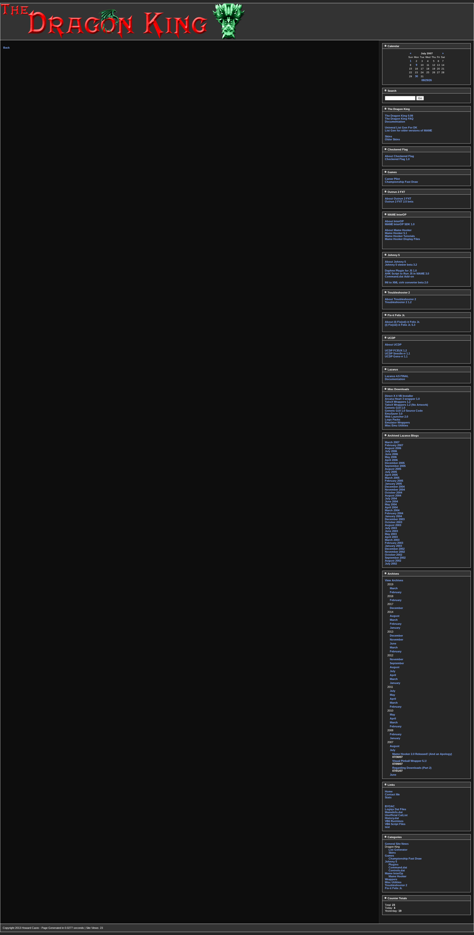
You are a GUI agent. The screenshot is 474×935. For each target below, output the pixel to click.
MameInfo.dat (394, 812)
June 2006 (391, 454)
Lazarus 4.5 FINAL (397, 376)
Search (391, 90)
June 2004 (391, 501)
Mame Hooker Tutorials (400, 236)
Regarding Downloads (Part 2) (412, 767)
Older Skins (392, 139)
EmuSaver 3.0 (393, 413)
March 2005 (392, 477)
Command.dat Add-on (399, 276)
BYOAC (390, 806)
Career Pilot (392, 178)
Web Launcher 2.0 (396, 416)
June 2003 (391, 531)
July (392, 671)
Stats (388, 797)
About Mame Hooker (398, 230)
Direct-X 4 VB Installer (399, 395)
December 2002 (395, 548)
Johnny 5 (393, 255)
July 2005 (391, 471)
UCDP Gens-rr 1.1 (396, 356)
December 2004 (395, 486)
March (394, 588)
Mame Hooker (397, 876)
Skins (388, 136)
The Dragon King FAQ (399, 118)
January (395, 627)
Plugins (393, 864)
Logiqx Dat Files (395, 809)
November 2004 (395, 489)
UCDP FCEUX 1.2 (396, 350)
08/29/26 (426, 80)
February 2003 (394, 542)
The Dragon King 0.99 (399, 115)
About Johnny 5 (395, 261)
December (396, 607)
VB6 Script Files (395, 824)
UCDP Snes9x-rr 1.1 (397, 353)
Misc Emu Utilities (396, 425)
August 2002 (393, 560)
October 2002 (393, 554)
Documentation (395, 121)
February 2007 (394, 445)
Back (6, 47)
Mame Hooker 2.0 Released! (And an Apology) (422, 753)
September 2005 (395, 465)
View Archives (394, 580)
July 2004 (391, 498)
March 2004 (392, 510)
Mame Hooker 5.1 (396, 233)
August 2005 (393, 468)
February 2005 (394, 480)
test (387, 826)
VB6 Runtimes (394, 821)
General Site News (397, 843)
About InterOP (394, 221)
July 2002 (391, 563)
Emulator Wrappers (397, 422)
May (392, 694)
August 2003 (393, 525)
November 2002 (395, 551)
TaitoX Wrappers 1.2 (398, 401)
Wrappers (391, 879)
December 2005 (395, 462)
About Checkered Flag (399, 156)
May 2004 (391, 504)
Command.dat (398, 867)
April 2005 (391, 474)
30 (416, 76)
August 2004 (393, 495)
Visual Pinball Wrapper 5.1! (409, 760)
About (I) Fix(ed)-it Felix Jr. (402, 321)
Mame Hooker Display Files (402, 239)
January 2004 (393, 516)
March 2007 (392, 442)
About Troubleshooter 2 (400, 299)
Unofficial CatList (396, 815)
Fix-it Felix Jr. (396, 315)
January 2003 (393, 545)
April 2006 (391, 459)
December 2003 (395, 519)
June (393, 643)
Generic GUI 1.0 (395, 407)
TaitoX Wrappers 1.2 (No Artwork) (406, 404)
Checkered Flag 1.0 (397, 159)
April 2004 (391, 507)
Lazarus (392, 369)
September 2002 (395, 557)
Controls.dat (397, 870)
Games (392, 172)
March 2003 (392, 539)
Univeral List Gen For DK (401, 127)
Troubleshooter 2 (398, 292)
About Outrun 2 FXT (398, 198)
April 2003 (391, 536)
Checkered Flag (397, 149)
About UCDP (393, 344)
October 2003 (393, 522)
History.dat (392, 818)
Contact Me (392, 794)
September (397, 663)
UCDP (391, 337)
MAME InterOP (396, 214)
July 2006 (391, 451)
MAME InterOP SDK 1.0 (400, 224)
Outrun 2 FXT (396, 191)
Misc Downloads (398, 389)
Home (389, 791)
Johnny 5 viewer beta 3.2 (401, 264)
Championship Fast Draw (401, 181)
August (394, 615)
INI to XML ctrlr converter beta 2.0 (406, 282)
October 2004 (393, 492)
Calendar (393, 46)
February (395, 592)
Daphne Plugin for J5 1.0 (401, 270)
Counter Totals (397, 898)
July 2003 (391, 528)
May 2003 (391, 533)
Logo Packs (392, 419)
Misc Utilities (393, 882)
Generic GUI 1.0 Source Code (404, 410)
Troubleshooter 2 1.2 (398, 302)
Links (391, 784)
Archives (393, 573)
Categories (394, 837)
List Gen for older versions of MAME (408, 130)
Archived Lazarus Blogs (403, 435)
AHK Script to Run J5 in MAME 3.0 (407, 273)
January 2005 (393, 483)
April (393, 675)
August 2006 (393, 448)
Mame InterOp (394, 873)
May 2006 (391, 457)
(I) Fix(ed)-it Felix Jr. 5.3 (400, 324)
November (396, 639)
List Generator (398, 849)
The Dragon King (398, 109)
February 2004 (394, 513)
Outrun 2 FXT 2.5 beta (399, 201)
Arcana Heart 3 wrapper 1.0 (402, 398)
